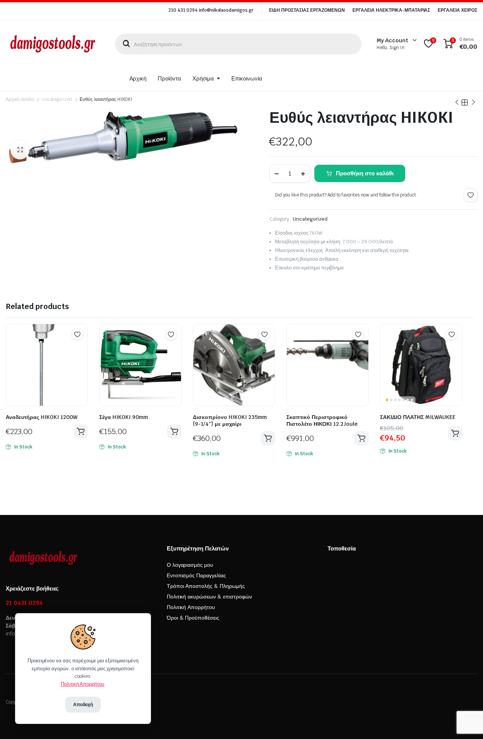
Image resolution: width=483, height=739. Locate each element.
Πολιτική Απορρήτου (191, 607)
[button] (20, 150)
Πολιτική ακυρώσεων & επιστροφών (209, 596)
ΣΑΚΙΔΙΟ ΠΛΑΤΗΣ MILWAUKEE (417, 417)
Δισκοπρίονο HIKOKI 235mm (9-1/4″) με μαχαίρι (230, 420)
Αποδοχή (83, 705)
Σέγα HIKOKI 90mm (123, 417)
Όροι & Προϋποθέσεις (193, 617)
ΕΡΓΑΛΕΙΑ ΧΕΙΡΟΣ (457, 10)
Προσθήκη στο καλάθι (365, 173)
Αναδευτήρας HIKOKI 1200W (41, 417)
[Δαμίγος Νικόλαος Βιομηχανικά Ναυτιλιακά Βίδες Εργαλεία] (53, 43)
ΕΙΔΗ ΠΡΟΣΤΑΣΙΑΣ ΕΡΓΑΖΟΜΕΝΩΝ (307, 10)
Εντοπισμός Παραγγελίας (196, 575)
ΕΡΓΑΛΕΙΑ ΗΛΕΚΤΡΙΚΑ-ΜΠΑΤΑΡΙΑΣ (391, 10)
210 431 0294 (183, 10)
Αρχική (138, 78)
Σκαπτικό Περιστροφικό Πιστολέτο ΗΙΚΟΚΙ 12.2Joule (322, 420)
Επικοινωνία (246, 78)
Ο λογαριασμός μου (190, 564)
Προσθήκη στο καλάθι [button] (81, 431)
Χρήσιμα (203, 78)
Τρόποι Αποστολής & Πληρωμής (206, 586)
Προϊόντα (169, 78)
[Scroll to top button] (466, 722)
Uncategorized (57, 99)
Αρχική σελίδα (20, 99)
